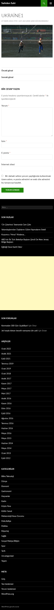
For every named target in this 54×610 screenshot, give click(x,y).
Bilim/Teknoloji (7, 476)
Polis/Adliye (6, 521)
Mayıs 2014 (6, 448)
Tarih (3, 551)
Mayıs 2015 (6, 438)
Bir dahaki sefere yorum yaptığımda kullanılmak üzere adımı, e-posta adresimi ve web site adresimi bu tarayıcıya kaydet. (26, 179)
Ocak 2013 (6, 453)
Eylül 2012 (5, 458)
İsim (4, 141)
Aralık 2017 (6, 379)
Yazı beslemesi (7, 584)
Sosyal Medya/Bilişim (10, 541)
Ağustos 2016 (7, 419)
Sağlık (3, 536)
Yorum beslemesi (8, 589)
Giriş (3, 579)
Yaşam (4, 561)
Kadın (3, 501)
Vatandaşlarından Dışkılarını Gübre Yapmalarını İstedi (23, 230)
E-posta (5, 153)
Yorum (5, 106)
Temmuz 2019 (7, 364)
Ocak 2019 (6, 369)
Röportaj (5, 531)
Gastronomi (6, 491)
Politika (4, 526)
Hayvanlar (5, 496)
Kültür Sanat (6, 511)
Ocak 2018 (6, 374)
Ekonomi (5, 486)
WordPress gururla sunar (10, 607)
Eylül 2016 (5, 414)
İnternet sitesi (8, 164)
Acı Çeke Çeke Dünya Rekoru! (35, 21)
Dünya (4, 481)
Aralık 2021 (6, 354)
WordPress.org (7, 594)
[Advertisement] (27, 283)
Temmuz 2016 (7, 423)
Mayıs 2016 (6, 433)
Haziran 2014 (7, 443)
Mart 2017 (6, 394)
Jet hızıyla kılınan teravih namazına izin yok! (19, 331)
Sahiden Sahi (8, 3)
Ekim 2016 (6, 409)
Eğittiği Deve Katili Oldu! (11, 247)
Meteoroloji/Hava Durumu (12, 516)
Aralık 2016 (6, 399)
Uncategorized (7, 556)
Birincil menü (50, 3)
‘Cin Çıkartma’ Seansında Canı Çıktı (16, 225)
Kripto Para (6, 506)
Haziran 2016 (7, 428)
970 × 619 (18, 21)
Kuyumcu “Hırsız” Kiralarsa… (13, 235)
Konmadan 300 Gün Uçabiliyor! (14, 326)
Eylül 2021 (5, 359)
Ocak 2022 (6, 349)
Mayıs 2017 (6, 389)
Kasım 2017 (6, 384)
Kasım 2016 (6, 404)
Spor (3, 546)
